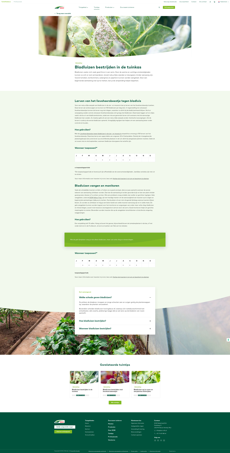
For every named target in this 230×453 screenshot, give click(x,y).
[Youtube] (161, 440)
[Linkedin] (164, 440)
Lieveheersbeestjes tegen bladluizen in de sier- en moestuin (100, 133)
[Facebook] (155, 440)
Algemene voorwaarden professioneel (118, 451)
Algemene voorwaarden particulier (97, 451)
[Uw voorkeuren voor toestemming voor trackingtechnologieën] (228, 340)
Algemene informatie (155, 451)
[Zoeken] (159, 7)
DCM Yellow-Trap (95, 197)
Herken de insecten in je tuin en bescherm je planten (131, 178)
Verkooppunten (169, 7)
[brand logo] (59, 7)
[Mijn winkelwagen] (214, 2)
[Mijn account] (210, 2)
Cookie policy (143, 451)
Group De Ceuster (75, 451)
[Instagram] (158, 440)
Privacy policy (134, 451)
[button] (83, 7)
